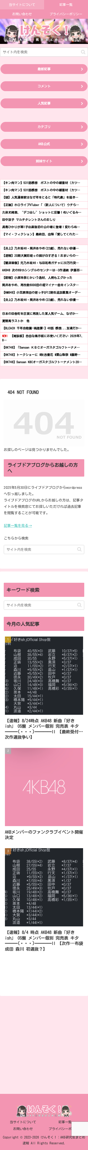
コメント (44, 86)
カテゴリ (44, 126)
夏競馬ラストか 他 (16, 320)
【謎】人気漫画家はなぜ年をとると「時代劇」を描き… (40, 197)
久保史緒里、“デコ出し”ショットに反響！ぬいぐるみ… (41, 212)
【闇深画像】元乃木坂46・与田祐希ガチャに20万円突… (40, 262)
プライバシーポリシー (65, 1129)
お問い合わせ (23, 1129)
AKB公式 (44, 144)
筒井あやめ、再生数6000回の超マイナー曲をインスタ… (40, 285)
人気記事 (44, 103)
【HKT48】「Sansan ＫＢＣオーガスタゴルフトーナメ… (41, 347)
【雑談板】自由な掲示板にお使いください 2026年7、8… (43, 338)
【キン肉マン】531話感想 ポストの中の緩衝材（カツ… (41, 182)
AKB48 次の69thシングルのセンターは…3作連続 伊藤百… (42, 270)
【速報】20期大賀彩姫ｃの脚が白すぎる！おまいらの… (40, 255)
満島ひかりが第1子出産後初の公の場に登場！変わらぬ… (41, 227)
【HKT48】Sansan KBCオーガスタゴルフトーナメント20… (42, 362)
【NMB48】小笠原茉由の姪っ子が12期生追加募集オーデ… (41, 292)
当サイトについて (23, 1122)
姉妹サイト (44, 161)
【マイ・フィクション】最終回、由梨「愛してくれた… (40, 234)
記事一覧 (65, 1122)
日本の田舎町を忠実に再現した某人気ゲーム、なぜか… (40, 313)
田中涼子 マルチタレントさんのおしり (29, 219)
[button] (83, 52)
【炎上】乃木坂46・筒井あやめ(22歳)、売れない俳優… (40, 248)
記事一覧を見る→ (18, 525)
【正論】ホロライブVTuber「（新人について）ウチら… (40, 204)
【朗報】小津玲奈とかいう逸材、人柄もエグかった (37, 277)
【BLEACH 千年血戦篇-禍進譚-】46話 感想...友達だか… (41, 328)
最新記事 (44, 69)
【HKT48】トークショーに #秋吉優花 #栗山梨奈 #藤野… (41, 354)
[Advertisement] (44, 1043)
